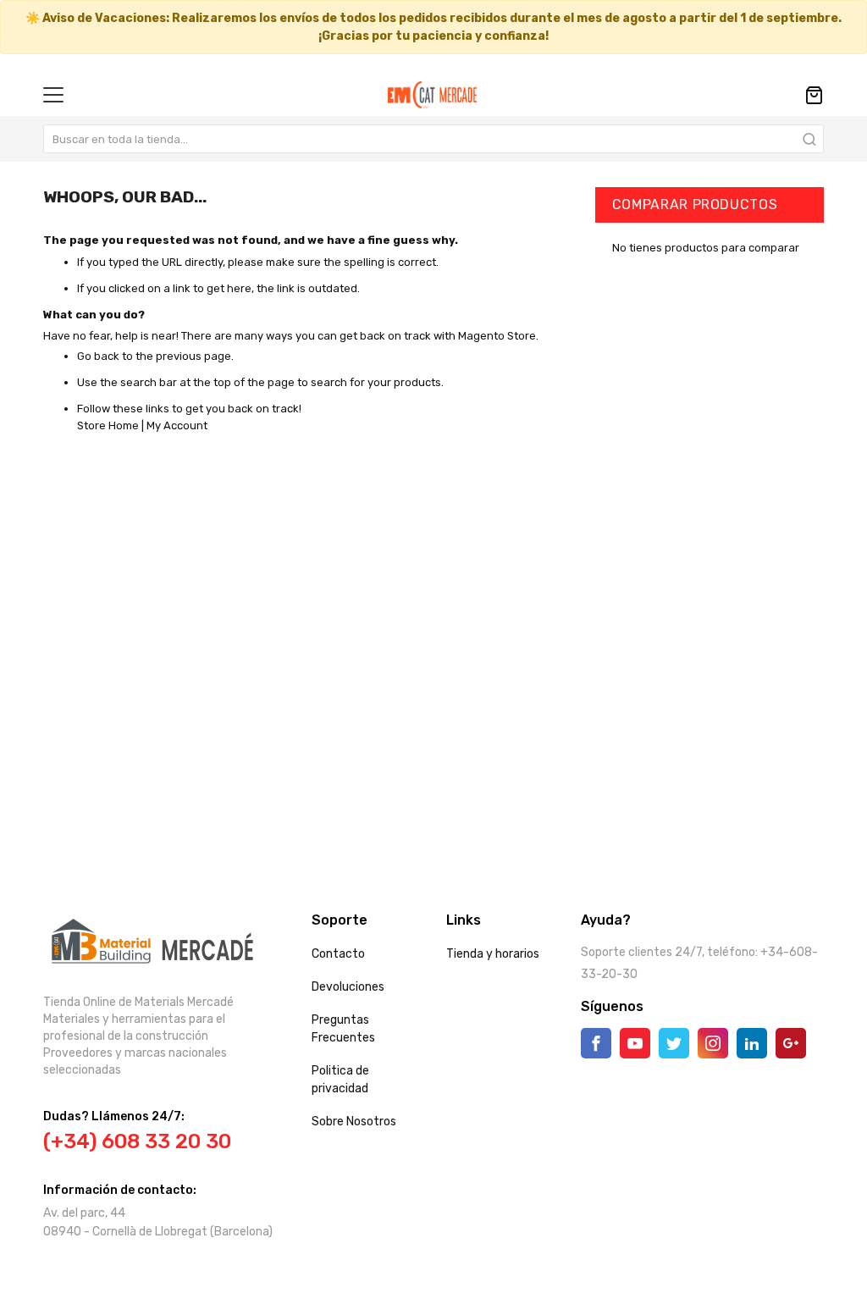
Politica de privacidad (340, 1080)
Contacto (338, 954)
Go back (98, 356)
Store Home (108, 425)
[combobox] (433, 138)
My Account (176, 425)
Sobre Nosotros (354, 1121)
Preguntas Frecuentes (343, 1029)
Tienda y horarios (492, 954)
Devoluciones (348, 987)
